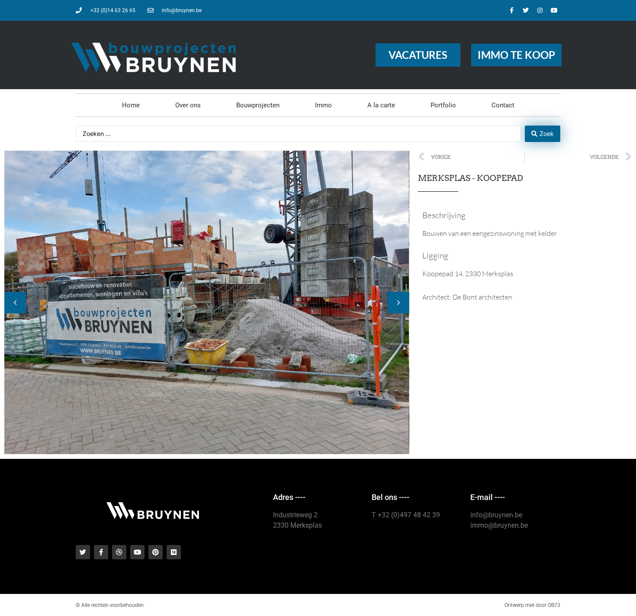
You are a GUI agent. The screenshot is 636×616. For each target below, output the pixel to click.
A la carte (381, 105)
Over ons (188, 105)
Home (131, 105)
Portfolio (443, 105)
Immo (323, 105)
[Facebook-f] (511, 10)
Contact (502, 105)
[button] (398, 302)
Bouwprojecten (257, 105)
